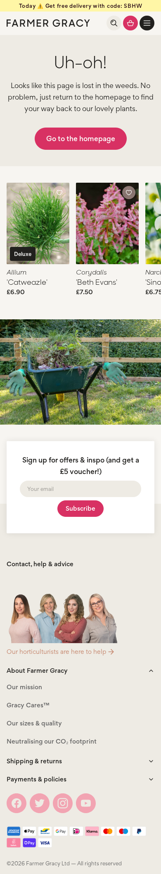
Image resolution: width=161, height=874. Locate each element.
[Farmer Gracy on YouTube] (86, 803)
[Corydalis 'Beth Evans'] (107, 223)
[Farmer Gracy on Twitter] (40, 803)
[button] (147, 23)
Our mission (24, 687)
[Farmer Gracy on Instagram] (63, 803)
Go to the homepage (80, 138)
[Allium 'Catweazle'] (38, 223)
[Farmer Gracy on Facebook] (16, 803)
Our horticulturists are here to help (56, 652)
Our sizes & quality (34, 723)
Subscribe (80, 508)
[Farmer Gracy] (48, 23)
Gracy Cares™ (28, 705)
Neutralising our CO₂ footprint (52, 741)
